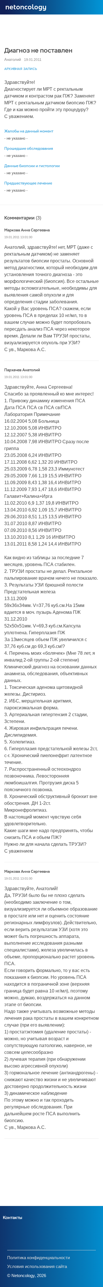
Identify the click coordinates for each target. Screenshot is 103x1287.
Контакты (12, 1217)
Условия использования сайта (37, 1266)
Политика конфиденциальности (38, 1257)
